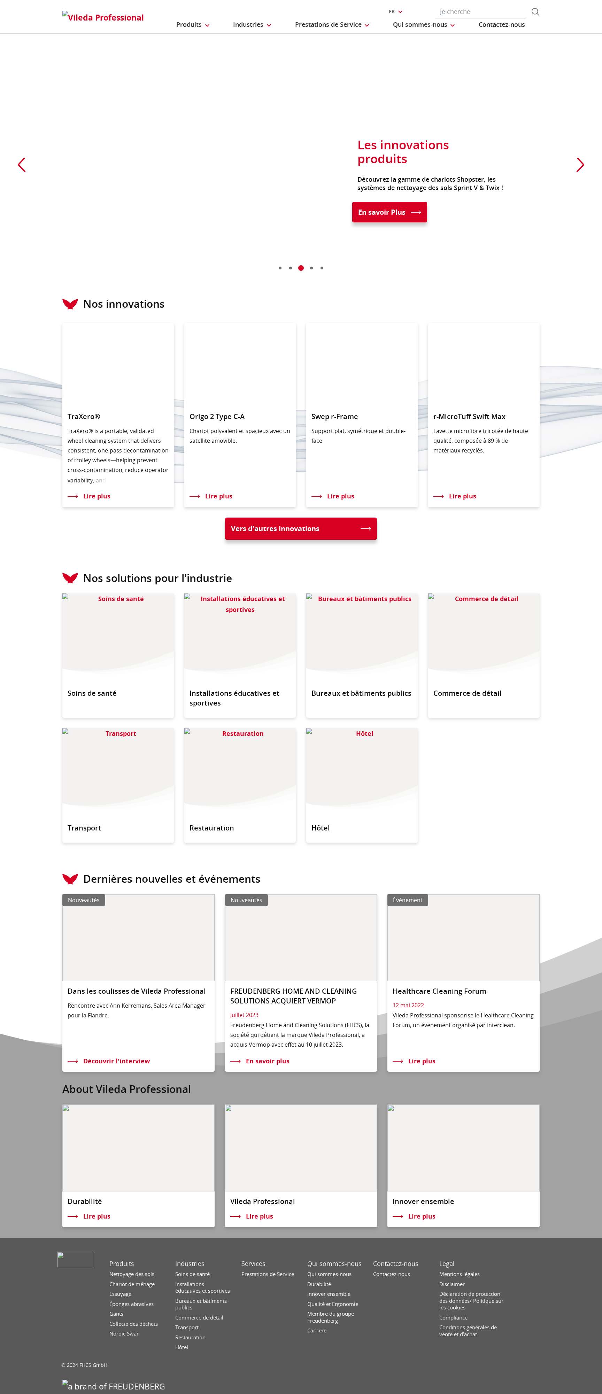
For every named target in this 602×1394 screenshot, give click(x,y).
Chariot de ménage (132, 1284)
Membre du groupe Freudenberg (330, 1317)
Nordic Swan (124, 1333)
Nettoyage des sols (131, 1274)
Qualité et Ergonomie (332, 1304)
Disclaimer (452, 1284)
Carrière (316, 1330)
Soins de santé (192, 1274)
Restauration (190, 1337)
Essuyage (120, 1294)
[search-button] (535, 11)
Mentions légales (459, 1274)
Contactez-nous (395, 1264)
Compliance (453, 1317)
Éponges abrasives (131, 1304)
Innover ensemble (328, 1294)
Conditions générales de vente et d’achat (468, 1331)
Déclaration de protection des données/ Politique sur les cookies (471, 1301)
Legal (447, 1264)
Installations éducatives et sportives (202, 1287)
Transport (187, 1327)
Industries (189, 1264)
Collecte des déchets (133, 1324)
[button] (193, 24)
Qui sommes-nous (334, 1264)
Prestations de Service (267, 1274)
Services (253, 1264)
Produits (121, 1264)
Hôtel (181, 1347)
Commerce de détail (199, 1317)
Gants (116, 1313)
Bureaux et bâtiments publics (201, 1304)
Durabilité (319, 1284)
